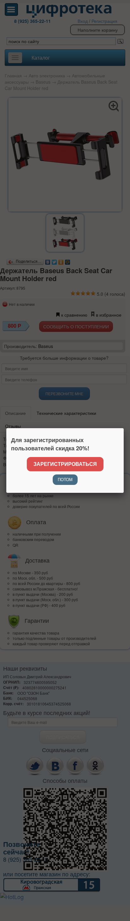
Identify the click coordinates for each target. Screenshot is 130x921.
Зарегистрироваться (65, 463)
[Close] (123, 428)
